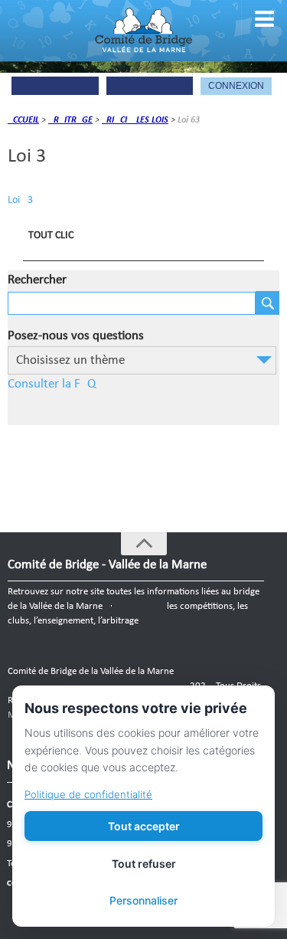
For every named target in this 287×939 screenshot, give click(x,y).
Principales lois (135, 120)
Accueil (23, 120)
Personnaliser (143, 900)
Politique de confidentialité (88, 794)
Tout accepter (144, 826)
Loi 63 (20, 200)
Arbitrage (70, 120)
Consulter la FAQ (52, 384)
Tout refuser (144, 863)
